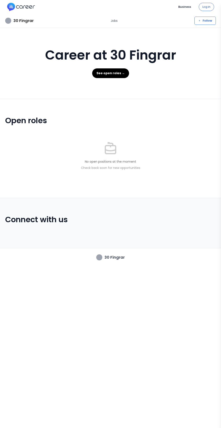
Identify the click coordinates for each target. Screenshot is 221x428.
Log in (206, 7)
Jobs (114, 21)
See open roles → (110, 73)
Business (184, 7)
